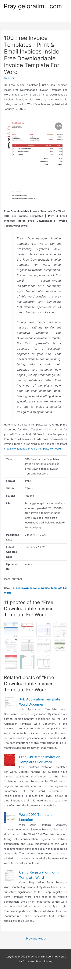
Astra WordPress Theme (37, 961)
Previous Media (36, 938)
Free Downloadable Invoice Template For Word (32, 448)
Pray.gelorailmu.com (33, 6)
